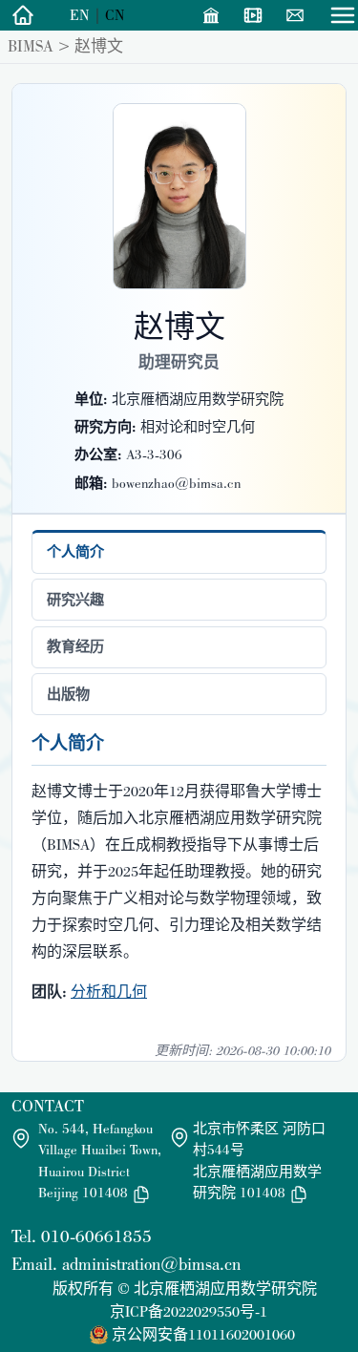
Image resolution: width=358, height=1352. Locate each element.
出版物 (68, 694)
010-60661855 (96, 1236)
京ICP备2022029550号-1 (188, 1311)
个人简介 (75, 551)
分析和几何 (109, 991)
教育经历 (75, 646)
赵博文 (98, 45)
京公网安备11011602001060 (203, 1334)
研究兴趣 (75, 599)
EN (80, 15)
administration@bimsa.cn (151, 1264)
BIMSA (30, 45)
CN (115, 15)
